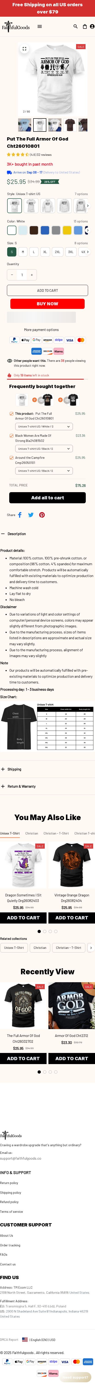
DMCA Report (9, 1339)
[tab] (39, 931)
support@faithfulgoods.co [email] (20, 1158)
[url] (6, 1152)
